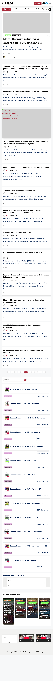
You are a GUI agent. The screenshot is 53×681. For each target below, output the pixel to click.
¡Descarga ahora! (8, 396)
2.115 (29, 372)
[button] (38, 3)
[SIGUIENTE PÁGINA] (44, 372)
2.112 (19, 372)
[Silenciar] (31, 640)
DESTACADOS (7, 35)
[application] (26, 638)
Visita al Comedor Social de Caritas (17, 233)
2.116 (33, 372)
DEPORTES (7, 600)
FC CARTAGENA (16, 35)
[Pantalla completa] (32, 640)
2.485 (40, 372)
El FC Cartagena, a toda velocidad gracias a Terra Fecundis (26, 167)
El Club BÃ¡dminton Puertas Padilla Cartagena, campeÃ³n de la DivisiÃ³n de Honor (8, 610)
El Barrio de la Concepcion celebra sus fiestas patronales (25, 92)
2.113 (22, 372)
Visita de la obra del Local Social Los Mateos (20, 190)
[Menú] (50, 3)
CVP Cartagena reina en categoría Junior (43, 609)
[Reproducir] (20, 640)
